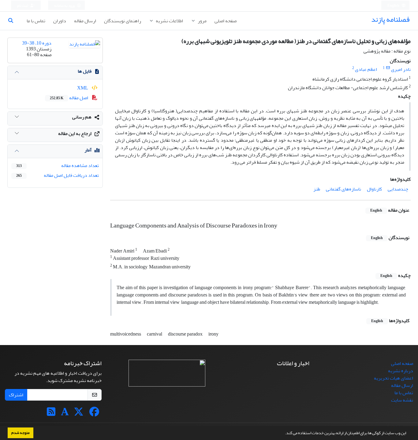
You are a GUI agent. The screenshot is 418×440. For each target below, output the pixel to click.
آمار (87, 150)
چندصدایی (398, 189)
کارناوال (374, 189)
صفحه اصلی (226, 20)
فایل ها (84, 71)
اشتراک (16, 394)
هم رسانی (81, 117)
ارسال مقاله (85, 20)
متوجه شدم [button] (20, 432)
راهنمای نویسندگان (122, 20)
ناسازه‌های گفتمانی (343, 189)
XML (83, 88)
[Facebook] (94, 413)
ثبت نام (23, 5)
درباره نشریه (400, 370)
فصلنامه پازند (390, 19)
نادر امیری (401, 69)
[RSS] (51, 413)
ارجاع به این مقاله (74, 133)
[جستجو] (13, 21)
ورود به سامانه (64, 5)
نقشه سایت (402, 400)
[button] (283, 434)
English (393, 5)
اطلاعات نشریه (169, 20)
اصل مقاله (69, 97)
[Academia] (64, 413)
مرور (202, 20)
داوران (59, 20)
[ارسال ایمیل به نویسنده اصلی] (388, 67)
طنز (316, 189)
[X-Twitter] (78, 413)
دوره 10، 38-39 (36, 43)
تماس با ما (36, 20)
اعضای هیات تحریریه (393, 378)
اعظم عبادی (366, 69)
